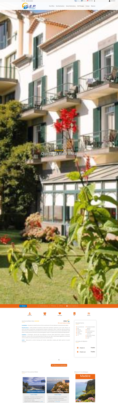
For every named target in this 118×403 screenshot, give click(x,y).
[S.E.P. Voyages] (29, 6)
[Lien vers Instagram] (24, 1)
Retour (24, 306)
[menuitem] (51, 6)
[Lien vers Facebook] (22, 1)
